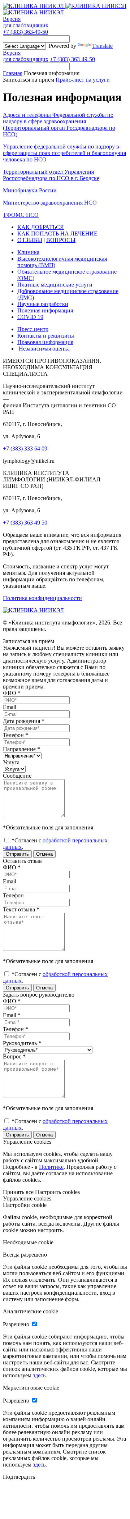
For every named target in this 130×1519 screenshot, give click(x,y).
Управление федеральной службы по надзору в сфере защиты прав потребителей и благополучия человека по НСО (64, 153)
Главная (12, 73)
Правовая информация (45, 342)
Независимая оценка (44, 349)
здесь (39, 1375)
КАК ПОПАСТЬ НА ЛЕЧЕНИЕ (57, 233)
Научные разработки (42, 304)
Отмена (44, 854)
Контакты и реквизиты (45, 336)
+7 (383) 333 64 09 (25, 448)
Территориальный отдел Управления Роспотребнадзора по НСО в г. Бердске (51, 175)
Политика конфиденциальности (42, 598)
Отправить (17, 854)
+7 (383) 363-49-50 (25, 32)
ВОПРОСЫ (60, 240)
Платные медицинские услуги (54, 285)
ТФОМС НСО (21, 215)
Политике (51, 1167)
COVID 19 (30, 317)
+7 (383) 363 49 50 (25, 523)
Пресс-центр (32, 329)
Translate (102, 46)
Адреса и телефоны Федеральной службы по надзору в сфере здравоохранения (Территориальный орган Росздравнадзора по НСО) (59, 124)
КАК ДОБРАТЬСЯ (40, 227)
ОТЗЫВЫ (29, 240)
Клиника (28, 252)
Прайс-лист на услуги (83, 80)
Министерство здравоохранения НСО (50, 203)
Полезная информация (45, 310)
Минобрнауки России (30, 190)
